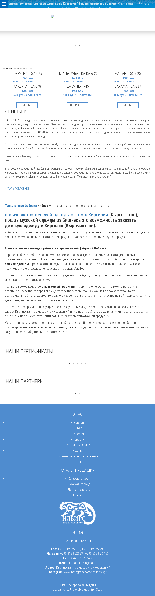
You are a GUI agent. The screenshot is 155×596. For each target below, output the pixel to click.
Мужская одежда (78, 484)
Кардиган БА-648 (27, 86)
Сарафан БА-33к (128, 86)
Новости (78, 439)
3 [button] (77, 363)
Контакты (78, 462)
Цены (78, 450)
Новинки (79, 495)
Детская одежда (79, 490)
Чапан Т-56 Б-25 (128, 73)
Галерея (78, 434)
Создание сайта (63, 589)
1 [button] (75, 45)
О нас (78, 428)
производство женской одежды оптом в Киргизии (56, 215)
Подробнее (27, 105)
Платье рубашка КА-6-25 (78, 73)
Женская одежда (78, 479)
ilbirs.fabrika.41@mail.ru (81, 563)
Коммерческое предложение (78, 456)
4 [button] (82, 363)
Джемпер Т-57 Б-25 (27, 73)
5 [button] (86, 363)
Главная (78, 422)
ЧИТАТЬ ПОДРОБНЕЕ (17, 188)
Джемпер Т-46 (77, 86)
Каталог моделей (78, 445)
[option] (29, 359)
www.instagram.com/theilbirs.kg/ (85, 572)
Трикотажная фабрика (21, 206)
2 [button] (80, 45)
